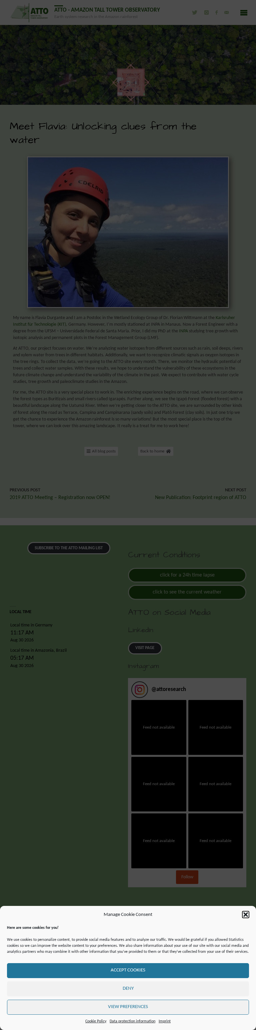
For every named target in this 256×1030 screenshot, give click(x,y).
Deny (128, 988)
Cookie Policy (95, 1021)
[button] (245, 914)
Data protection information (132, 1021)
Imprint (165, 1021)
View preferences (128, 1006)
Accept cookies (128, 970)
